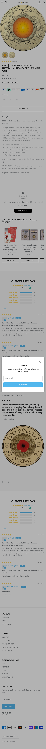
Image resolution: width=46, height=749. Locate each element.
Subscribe (23, 385)
